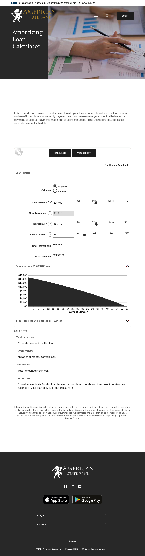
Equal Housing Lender (95, 549)
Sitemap (72, 541)
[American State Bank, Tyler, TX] (33, 15)
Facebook (65, 486)
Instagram (72, 486)
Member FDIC (71, 549)
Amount (62, 191)
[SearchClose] (107, 15)
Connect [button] (42, 524)
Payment (62, 187)
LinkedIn (79, 486)
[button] (72, 172)
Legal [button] (40, 515)
